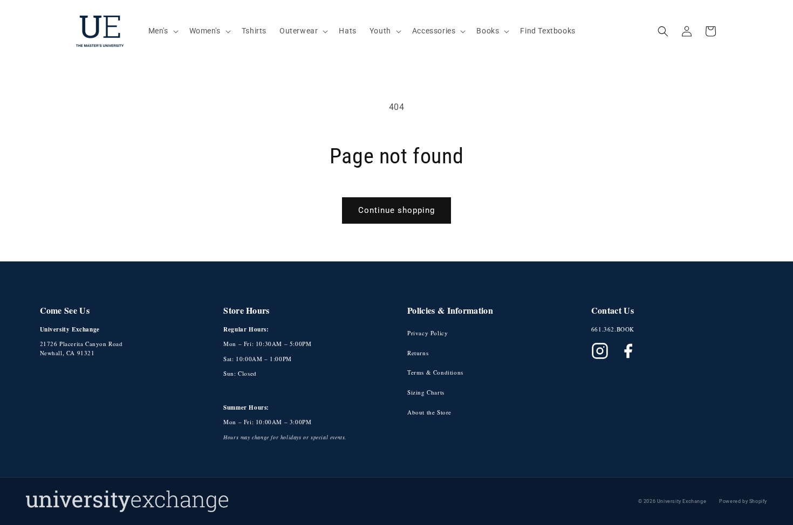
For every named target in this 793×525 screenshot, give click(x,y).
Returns (417, 353)
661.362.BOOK (612, 329)
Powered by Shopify (743, 501)
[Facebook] (628, 351)
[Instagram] (600, 351)
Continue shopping (396, 210)
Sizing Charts (426, 392)
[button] (162, 30)
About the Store (429, 412)
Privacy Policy (427, 333)
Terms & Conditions (435, 372)
